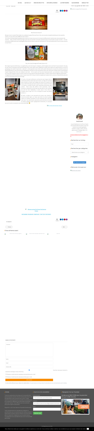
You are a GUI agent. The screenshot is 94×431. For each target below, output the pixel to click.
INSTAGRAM (24, 214)
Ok (87, 428)
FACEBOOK (30, 214)
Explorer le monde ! (52, 2)
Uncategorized (8, 221)
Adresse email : (36, 395)
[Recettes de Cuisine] (75, 170)
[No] (92, 429)
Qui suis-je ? (28, 2)
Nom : (34, 406)
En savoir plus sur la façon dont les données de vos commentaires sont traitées (48, 383)
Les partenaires (64, 2)
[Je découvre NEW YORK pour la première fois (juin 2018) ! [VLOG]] (75, 407)
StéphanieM (13, 6)
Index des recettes (39, 2)
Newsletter (85, 2)
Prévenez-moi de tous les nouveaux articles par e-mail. (19, 377)
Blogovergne (75, 2)
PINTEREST (48, 214)
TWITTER (42, 214)
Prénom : (35, 401)
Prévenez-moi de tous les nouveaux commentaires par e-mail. (20, 374)
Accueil (20, 2)
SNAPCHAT (36, 214)
